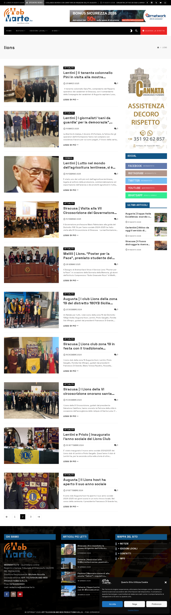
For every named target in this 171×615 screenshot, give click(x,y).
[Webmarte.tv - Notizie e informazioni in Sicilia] (18, 16)
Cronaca (68, 158)
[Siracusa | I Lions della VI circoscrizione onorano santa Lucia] (31, 400)
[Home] (158, 47)
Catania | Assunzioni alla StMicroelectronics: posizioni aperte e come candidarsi (92, 560)
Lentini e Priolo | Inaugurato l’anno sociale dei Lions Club (86, 437)
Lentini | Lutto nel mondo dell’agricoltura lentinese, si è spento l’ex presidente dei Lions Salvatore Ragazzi (89, 165)
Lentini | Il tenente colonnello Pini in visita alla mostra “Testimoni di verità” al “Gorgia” (89, 75)
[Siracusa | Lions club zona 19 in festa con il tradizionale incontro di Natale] (31, 355)
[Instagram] (152, 3)
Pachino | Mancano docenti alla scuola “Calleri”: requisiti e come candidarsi (93, 574)
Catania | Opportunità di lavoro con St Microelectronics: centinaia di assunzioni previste (94, 588)
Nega (134, 604)
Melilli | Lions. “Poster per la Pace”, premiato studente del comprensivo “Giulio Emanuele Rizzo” (88, 256)
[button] (165, 582)
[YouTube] (161, 3)
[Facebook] (147, 3)
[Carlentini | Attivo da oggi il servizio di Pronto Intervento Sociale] (161, 231)
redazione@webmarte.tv (22, 587)
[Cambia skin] (131, 31)
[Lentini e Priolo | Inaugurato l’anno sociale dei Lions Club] (31, 445)
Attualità (69, 68)
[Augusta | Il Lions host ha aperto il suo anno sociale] (31, 491)
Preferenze (156, 604)
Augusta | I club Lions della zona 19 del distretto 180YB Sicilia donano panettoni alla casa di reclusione (90, 301)
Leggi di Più (69, 100)
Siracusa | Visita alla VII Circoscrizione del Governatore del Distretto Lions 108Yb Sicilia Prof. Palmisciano (89, 210)
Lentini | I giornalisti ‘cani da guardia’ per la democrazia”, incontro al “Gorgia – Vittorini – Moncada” (88, 120)
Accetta (112, 604)
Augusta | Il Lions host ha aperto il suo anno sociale (84, 482)
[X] (156, 3)
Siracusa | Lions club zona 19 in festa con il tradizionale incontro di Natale (89, 346)
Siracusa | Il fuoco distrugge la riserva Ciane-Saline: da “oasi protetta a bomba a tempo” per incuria (138, 243)
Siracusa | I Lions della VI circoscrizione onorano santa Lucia (87, 391)
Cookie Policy (133, 610)
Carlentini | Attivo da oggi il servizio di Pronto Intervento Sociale (128, 3)
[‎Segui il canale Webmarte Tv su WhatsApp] (165, 3)
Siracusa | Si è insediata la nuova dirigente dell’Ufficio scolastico (91, 547)
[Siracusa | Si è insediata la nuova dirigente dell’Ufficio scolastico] (68, 549)
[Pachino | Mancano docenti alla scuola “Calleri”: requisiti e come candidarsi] (68, 577)
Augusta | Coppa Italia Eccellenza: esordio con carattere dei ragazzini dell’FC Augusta (47, 3)
